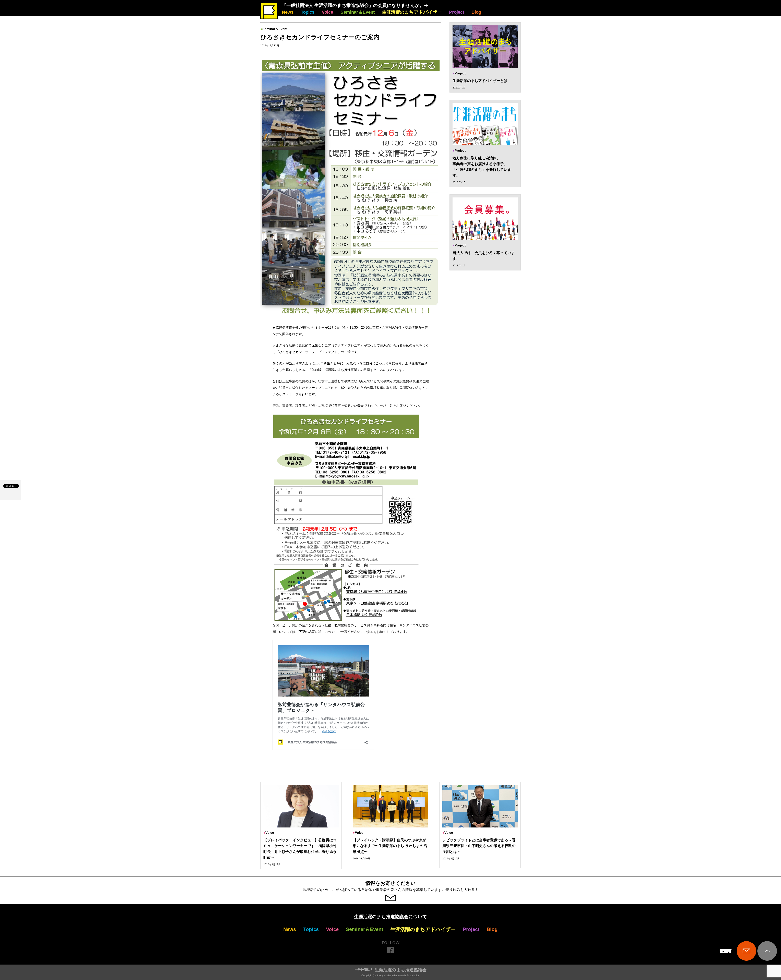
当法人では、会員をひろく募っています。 (484, 256)
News (287, 12)
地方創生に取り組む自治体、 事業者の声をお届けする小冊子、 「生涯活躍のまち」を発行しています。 (482, 167)
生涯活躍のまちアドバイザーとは (480, 81)
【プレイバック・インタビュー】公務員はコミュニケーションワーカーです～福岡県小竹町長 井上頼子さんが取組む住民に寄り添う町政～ (300, 849)
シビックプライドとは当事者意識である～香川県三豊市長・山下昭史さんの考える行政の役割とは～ (479, 846)
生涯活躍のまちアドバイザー (412, 12)
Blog (476, 12)
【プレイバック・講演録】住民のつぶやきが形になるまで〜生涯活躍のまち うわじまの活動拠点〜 (390, 846)
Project (456, 12)
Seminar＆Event (357, 12)
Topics (307, 12)
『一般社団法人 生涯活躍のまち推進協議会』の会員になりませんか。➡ (355, 5)
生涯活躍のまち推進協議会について (390, 916)
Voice (327, 12)
